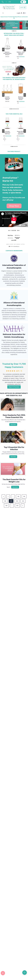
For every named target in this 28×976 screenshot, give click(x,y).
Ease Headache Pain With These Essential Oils (14, 416)
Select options (7, 58)
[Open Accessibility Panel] (3, 973)
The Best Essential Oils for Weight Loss (14, 480)
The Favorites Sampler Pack (20, 132)
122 (17, 501)
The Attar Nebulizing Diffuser (7, 98)
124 (6, 505)
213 (17, 505)
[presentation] (13, 404)
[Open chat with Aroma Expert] (24, 972)
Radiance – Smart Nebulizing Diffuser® (21, 53)
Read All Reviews (14, 387)
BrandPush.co (16, 246)
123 (23, 501)
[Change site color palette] (23, 1)
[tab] (12, 146)
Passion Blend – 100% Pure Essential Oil (7, 133)
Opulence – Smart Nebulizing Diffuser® (7, 53)
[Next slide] (27, 25)
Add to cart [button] (21, 138)
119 (24, 496)
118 (18, 496)
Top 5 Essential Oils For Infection (14, 448)
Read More (14, 425)
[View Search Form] (3, 13)
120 (5, 501)
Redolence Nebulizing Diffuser (20, 98)
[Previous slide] (1, 25)
